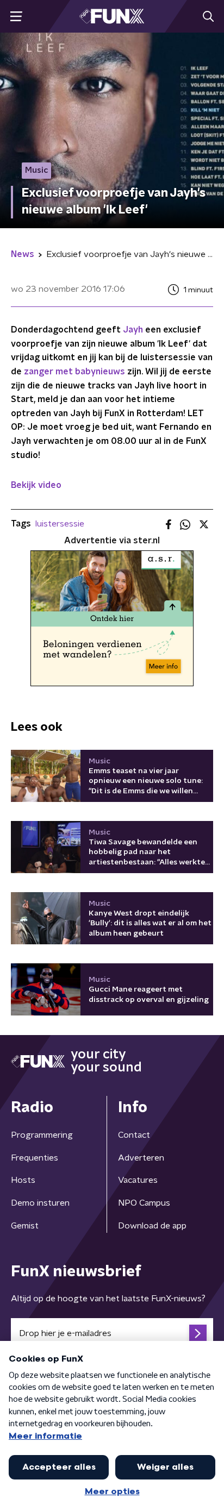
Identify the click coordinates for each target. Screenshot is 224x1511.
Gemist (25, 1225)
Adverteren (141, 1157)
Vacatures (138, 1180)
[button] (16, 17)
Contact (134, 1135)
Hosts (23, 1180)
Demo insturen (40, 1203)
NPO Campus (144, 1203)
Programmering (42, 1135)
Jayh (133, 329)
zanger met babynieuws (74, 371)
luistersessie (59, 523)
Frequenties (34, 1157)
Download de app (152, 1225)
